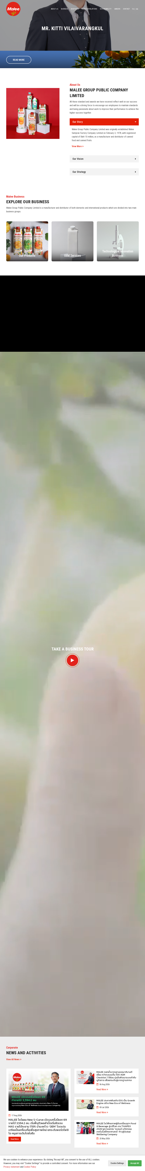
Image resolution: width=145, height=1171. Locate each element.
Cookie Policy (30, 1166)
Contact (126, 9)
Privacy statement (11, 1166)
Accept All (134, 1163)
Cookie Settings (117, 1163)
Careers (117, 9)
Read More (19, 59)
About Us (54, 9)
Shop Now (75, 9)
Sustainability (105, 9)
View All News (13, 1059)
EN (137, 9)
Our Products (27, 255)
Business (64, 9)
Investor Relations (89, 9)
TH (133, 9)
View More (77, 146)
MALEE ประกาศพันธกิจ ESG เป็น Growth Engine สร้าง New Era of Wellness (115, 1102)
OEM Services (72, 255)
